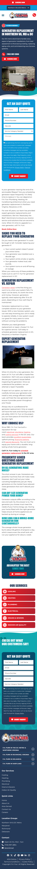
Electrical (13, 611)
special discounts (12, 442)
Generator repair (8, 288)
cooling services (11, 435)
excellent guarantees (22, 437)
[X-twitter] (11, 855)
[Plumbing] (5, 605)
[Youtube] (22, 855)
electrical (10, 432)
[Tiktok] (15, 855)
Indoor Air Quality (17, 625)
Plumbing (12, 605)
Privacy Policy (19, 167)
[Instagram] (29, 855)
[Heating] (5, 598)
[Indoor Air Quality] (5, 625)
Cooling (12, 591)
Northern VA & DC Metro (17, 8)
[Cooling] (5, 591)
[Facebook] (8, 855)
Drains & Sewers (16, 618)
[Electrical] (5, 611)
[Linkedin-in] (25, 855)
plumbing (19, 432)
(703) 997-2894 (13, 54)
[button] (3, 15)
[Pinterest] (18, 855)
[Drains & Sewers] (5, 618)
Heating (12, 598)
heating (27, 432)
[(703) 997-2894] (3, 54)
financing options (22, 440)
